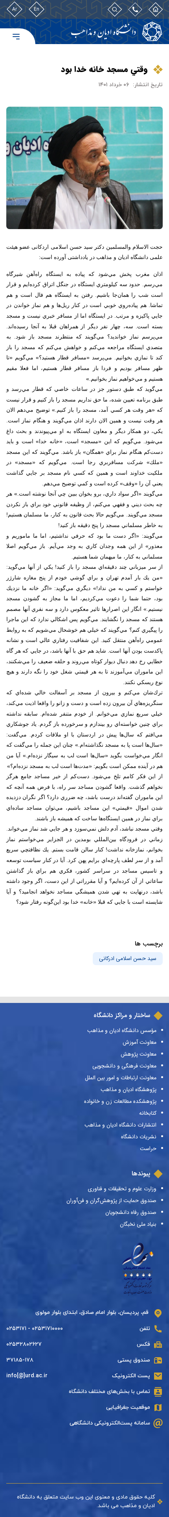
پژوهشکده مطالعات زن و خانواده (120, 1101)
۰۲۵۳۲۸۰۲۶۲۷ (24, 1344)
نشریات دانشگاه (138, 1136)
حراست (148, 1148)
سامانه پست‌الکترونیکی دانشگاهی (110, 1423)
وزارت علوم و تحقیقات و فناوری (122, 1188)
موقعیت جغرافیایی (128, 1407)
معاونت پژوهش (138, 1054)
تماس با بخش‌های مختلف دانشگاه (109, 1391)
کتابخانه (147, 1113)
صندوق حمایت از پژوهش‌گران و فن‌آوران (111, 1200)
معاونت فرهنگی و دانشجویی (124, 1066)
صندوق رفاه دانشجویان (130, 1212)
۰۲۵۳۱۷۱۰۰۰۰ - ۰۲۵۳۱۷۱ (34, 1328)
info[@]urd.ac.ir (27, 1376)
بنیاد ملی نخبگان (138, 1224)
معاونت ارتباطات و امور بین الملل (120, 1077)
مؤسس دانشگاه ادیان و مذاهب (121, 1030)
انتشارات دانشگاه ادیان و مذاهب (120, 1125)
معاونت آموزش (139, 1042)
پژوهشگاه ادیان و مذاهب (128, 1089)
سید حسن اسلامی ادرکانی (127, 958)
